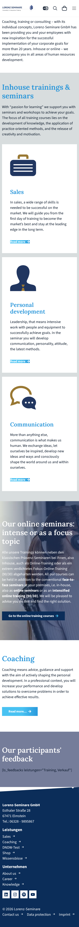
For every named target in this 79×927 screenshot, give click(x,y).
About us (9, 873)
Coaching (9, 842)
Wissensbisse (12, 858)
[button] (45, 8)
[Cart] (64, 8)
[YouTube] (32, 894)
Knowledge (11, 884)
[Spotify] (24, 894)
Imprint (64, 914)
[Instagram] (15, 894)
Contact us (10, 914)
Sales (6, 836)
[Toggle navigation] (74, 8)
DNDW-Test (11, 847)
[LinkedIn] (6, 894)
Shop (6, 852)
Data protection (39, 914)
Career (7, 879)
